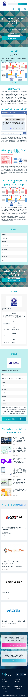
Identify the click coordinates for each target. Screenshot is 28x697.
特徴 (1, 8)
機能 (7, 8)
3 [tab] (15, 82)
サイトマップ (4, 691)
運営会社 (3, 679)
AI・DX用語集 (17, 688)
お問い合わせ (17, 681)
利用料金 (13, 9)
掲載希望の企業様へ (18, 686)
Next (26, 70)
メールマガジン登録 (6, 684)
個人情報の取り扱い (18, 679)
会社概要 (25, 9)
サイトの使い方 (18, 684)
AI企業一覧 (4, 688)
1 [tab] (12, 82)
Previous (2, 70)
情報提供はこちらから (6, 686)
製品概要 (19, 9)
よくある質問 (4, 681)
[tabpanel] (14, 67)
